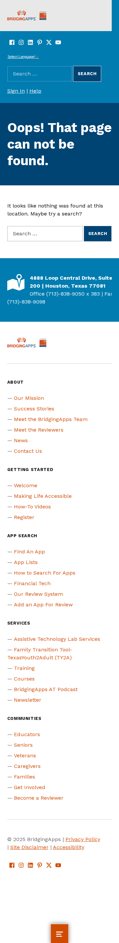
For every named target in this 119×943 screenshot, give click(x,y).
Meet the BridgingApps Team (51, 419)
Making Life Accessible (43, 496)
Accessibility (68, 847)
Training (24, 668)
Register (24, 517)
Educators (27, 734)
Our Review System (38, 594)
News (21, 440)
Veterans (25, 755)
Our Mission (29, 398)
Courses (24, 679)
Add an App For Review (43, 604)
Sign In (16, 91)
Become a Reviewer (38, 798)
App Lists (26, 562)
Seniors (23, 745)
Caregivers (27, 766)
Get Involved (29, 787)
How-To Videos (32, 506)
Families (24, 777)
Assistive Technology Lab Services (57, 639)
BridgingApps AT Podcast (46, 689)
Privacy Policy (82, 839)
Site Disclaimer (29, 847)
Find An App (29, 551)
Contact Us (28, 451)
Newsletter (27, 700)
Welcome (25, 485)
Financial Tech (32, 583)
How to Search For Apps (44, 573)
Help (35, 91)
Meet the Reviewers (38, 430)
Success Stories (34, 408)
